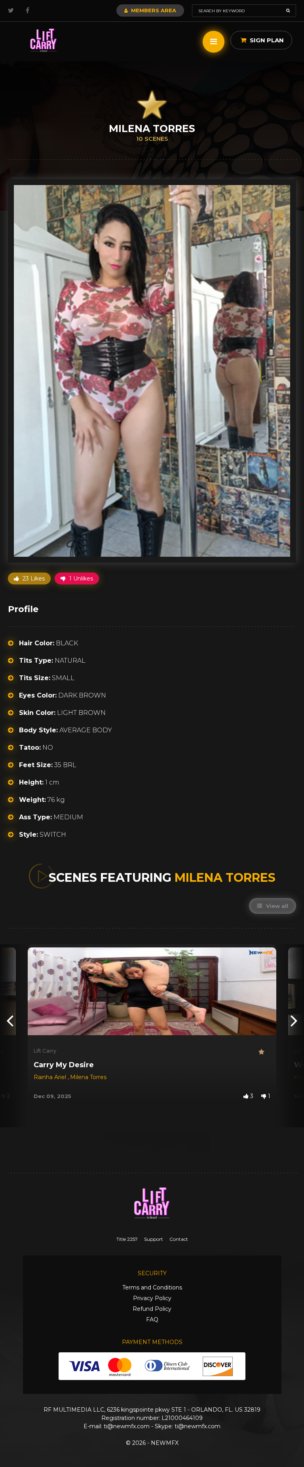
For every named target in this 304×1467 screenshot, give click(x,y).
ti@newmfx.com (127, 1426)
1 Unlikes (80, 578)
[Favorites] (264, 1052)
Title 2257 (127, 1239)
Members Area (152, 10)
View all (276, 906)
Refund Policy (152, 1308)
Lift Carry (45, 1050)
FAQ (152, 1319)
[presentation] (10, 1020)
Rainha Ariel (51, 1077)
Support (153, 1239)
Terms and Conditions (152, 1287)
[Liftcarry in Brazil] (43, 40)
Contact (178, 1239)
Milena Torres (88, 1077)
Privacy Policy (152, 1298)
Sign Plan (266, 40)
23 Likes (33, 578)
